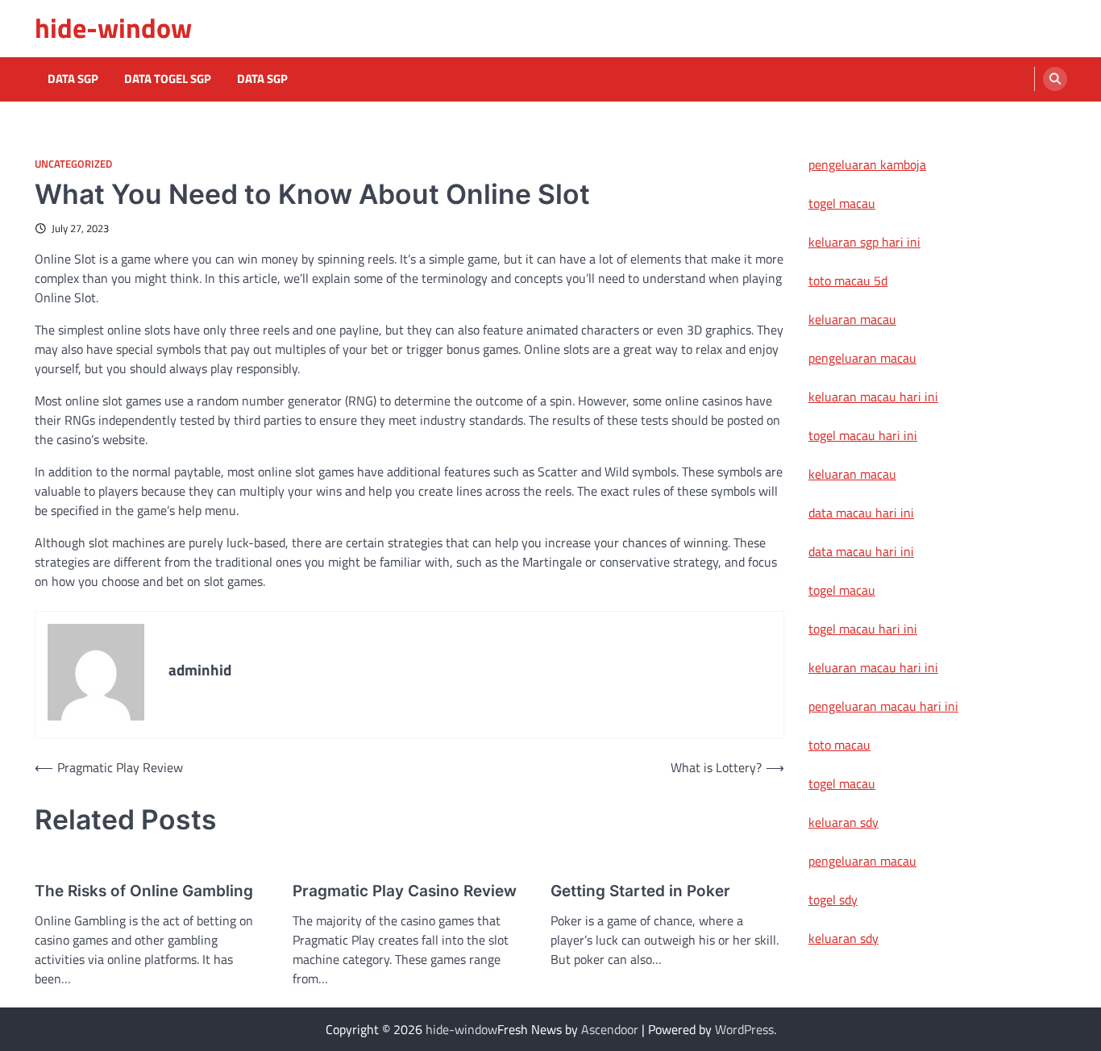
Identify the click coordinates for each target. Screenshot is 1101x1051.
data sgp (262, 79)
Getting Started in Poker (640, 891)
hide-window (113, 27)
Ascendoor (609, 1029)
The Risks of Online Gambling (144, 891)
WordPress (744, 1029)
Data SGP (73, 79)
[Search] (1055, 79)
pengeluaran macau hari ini (883, 706)
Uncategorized (73, 164)
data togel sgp (167, 79)
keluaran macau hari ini (873, 396)
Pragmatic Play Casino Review (405, 891)
